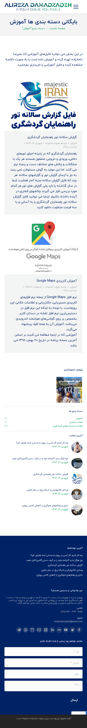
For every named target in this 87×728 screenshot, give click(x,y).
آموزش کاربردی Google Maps (57, 281)
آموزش (73, 143)
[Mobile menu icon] (75, 6)
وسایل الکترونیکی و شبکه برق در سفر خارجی (47, 490)
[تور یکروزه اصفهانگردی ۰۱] (69, 390)
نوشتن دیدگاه (70, 147)
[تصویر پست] (77, 447)
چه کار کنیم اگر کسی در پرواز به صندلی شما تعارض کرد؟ (42, 443)
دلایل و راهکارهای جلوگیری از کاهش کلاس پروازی (45, 505)
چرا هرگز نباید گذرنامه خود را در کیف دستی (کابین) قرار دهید (40, 458)
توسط (56, 143)
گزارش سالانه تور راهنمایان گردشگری (52, 137)
